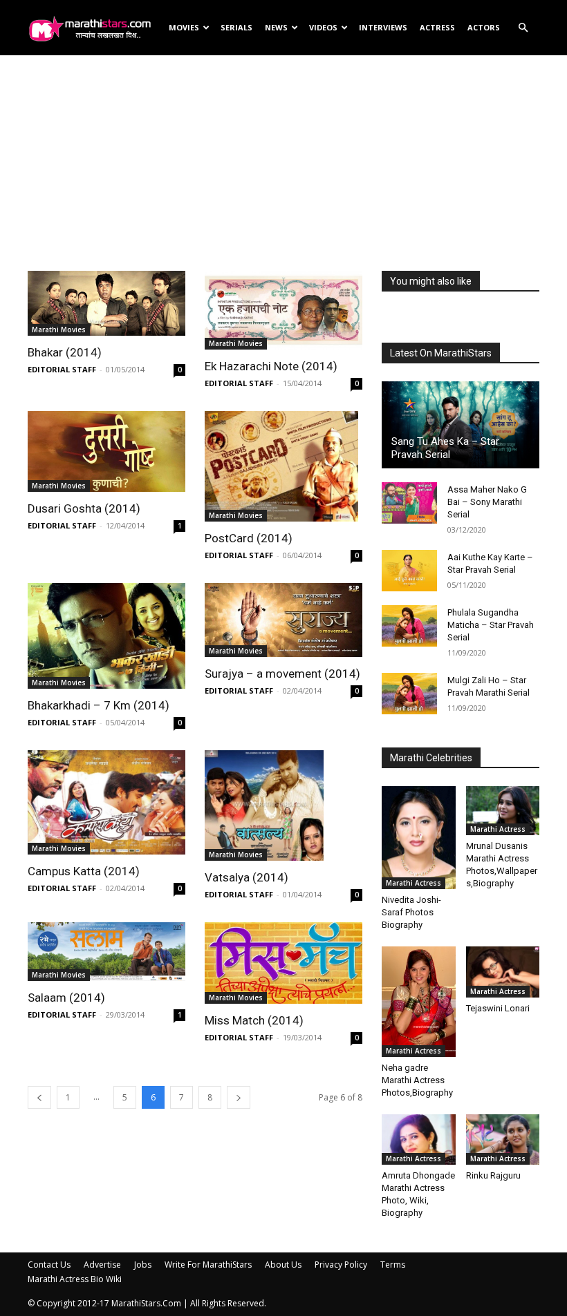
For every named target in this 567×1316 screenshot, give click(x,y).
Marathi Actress (413, 883)
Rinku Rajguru (493, 1175)
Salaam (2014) (66, 997)
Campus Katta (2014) (84, 871)
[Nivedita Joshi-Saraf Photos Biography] (419, 837)
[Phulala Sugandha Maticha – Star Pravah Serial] (409, 626)
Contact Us (49, 1264)
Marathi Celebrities (431, 757)
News (276, 27)
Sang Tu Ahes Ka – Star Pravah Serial (445, 448)
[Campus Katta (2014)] (106, 802)
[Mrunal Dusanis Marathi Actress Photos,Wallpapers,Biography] (503, 810)
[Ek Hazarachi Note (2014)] (283, 310)
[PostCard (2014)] (283, 466)
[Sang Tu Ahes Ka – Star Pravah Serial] (460, 424)
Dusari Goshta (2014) (84, 508)
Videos (323, 27)
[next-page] (238, 1097)
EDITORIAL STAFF (62, 369)
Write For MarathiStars (208, 1264)
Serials (236, 27)
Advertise (102, 1264)
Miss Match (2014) (254, 1020)
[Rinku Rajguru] (503, 1139)
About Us (283, 1264)
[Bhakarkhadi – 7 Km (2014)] (106, 635)
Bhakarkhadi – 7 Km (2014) (98, 705)
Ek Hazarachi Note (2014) (271, 366)
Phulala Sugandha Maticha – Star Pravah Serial (490, 624)
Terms (392, 1264)
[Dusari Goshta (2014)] (106, 451)
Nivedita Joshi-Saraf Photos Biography (411, 912)
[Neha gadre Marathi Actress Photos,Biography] (419, 1001)
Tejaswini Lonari (498, 1008)
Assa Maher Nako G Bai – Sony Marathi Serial (487, 501)
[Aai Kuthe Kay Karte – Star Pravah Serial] (409, 570)
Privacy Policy (341, 1264)
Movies (184, 27)
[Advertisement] (283, 151)
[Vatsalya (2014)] (283, 805)
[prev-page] (39, 1097)
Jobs (142, 1264)
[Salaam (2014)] (106, 951)
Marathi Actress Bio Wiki (75, 1279)
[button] (522, 28)
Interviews (383, 27)
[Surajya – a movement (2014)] (283, 620)
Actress (437, 27)
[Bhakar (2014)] (106, 303)
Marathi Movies (59, 329)
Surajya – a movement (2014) (282, 673)
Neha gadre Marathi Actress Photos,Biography (417, 1080)
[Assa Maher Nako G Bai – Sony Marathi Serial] (409, 503)
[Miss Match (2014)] (283, 962)
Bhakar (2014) (65, 352)
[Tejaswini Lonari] (503, 971)
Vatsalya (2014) (246, 877)
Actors (483, 27)
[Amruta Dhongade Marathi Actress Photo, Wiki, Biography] (419, 1139)
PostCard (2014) (248, 538)
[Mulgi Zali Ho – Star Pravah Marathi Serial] (409, 693)
